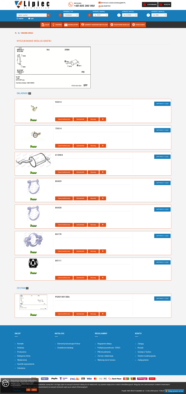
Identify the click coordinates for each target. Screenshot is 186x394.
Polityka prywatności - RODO (109, 348)
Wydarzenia (22, 360)
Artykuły (20, 348)
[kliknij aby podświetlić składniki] (53, 67)
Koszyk (140, 348)
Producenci (21, 352)
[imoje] (93, 378)
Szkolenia (21, 368)
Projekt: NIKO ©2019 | (136, 391)
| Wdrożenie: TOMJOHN (158, 391)
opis (32, 18)
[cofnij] (16, 33)
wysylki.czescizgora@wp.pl (113, 3)
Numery (93, 119)
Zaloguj (141, 344)
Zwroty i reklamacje (105, 356)
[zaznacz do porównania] (102, 119)
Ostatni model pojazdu (147, 356)
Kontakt (20, 344)
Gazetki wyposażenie (25, 364)
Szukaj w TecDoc (144, 352)
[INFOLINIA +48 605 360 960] (71, 5)
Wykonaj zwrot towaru (106, 360)
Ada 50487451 (105, 6)
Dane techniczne (64, 119)
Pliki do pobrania (104, 352)
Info (34, 389)
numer (21, 18)
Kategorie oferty (23, 356)
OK (28, 389)
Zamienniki (80, 119)
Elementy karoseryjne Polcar (68, 344)
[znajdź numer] (48, 15)
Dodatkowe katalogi (65, 348)
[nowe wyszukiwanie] (19, 33)
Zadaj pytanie (143, 360)
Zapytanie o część (162, 103)
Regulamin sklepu (105, 344)
